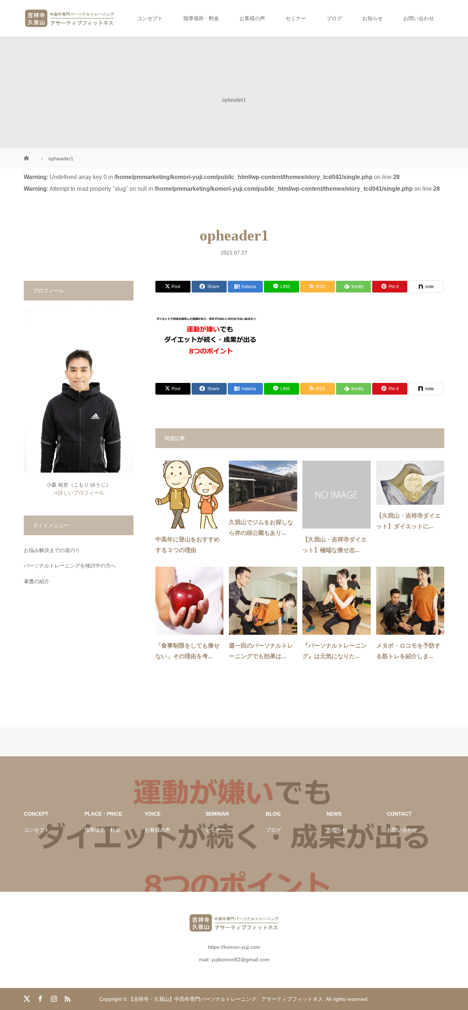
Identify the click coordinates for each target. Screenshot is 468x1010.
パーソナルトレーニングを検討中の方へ (70, 566)
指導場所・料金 (201, 18)
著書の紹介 (36, 581)
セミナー (296, 18)
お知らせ (372, 18)
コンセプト (150, 18)
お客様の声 (252, 18)
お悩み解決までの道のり (52, 550)
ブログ (334, 18)
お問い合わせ (418, 18)
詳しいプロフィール (81, 493)
